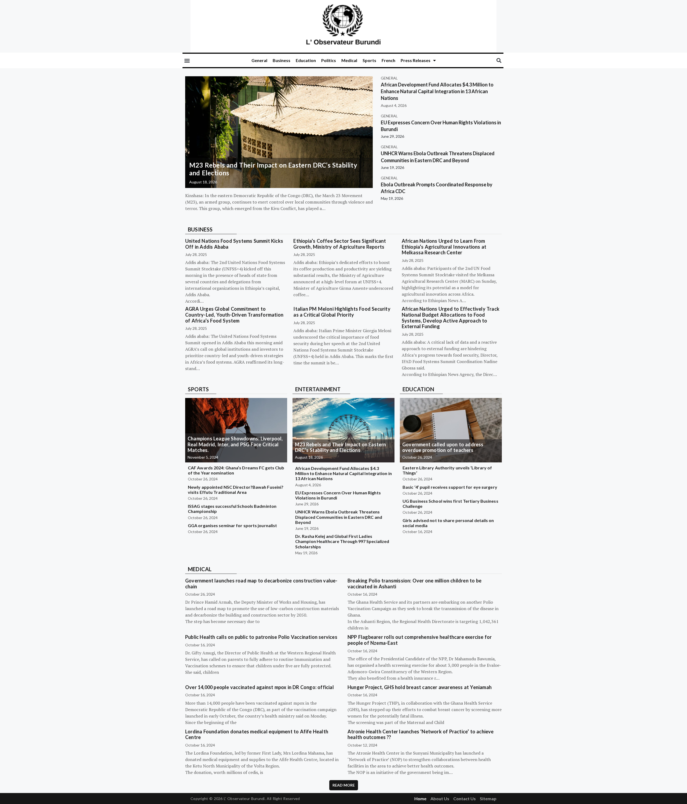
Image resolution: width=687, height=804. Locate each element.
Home (420, 798)
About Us (439, 798)
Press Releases (415, 60)
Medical (349, 60)
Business (281, 60)
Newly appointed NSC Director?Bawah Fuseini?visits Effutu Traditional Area (235, 489)
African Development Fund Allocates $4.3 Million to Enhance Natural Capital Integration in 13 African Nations (437, 91)
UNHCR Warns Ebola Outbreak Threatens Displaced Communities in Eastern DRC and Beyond (338, 516)
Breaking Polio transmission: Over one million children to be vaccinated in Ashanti (414, 583)
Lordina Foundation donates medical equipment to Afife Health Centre (256, 734)
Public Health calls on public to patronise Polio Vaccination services (261, 637)
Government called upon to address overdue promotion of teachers (443, 447)
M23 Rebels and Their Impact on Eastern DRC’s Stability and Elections (273, 169)
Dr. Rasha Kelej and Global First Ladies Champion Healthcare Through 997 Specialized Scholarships (342, 541)
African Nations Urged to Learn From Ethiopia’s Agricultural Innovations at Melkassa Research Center (444, 246)
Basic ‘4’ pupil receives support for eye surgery (450, 487)
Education (306, 60)
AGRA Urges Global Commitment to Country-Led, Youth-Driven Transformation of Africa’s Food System (234, 314)
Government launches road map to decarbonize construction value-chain (261, 583)
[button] (186, 60)
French (388, 60)
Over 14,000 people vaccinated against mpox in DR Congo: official (259, 687)
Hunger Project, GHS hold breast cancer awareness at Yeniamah (420, 687)
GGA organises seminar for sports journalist (232, 525)
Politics (328, 60)
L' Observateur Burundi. (245, 798)
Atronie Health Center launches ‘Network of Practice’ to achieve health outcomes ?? (421, 734)
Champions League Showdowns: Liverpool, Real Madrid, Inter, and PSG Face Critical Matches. (235, 444)
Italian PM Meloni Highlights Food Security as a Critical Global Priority (341, 312)
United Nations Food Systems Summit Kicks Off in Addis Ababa (234, 244)
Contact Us (464, 798)
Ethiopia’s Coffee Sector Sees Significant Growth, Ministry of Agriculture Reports (339, 244)
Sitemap (488, 798)
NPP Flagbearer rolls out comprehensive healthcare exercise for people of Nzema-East (420, 640)
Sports (369, 60)
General (259, 60)
